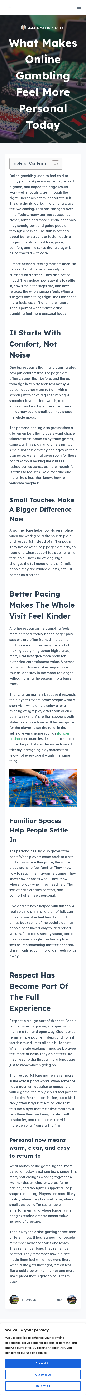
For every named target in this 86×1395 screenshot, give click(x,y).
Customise (43, 1375)
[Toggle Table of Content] (53, 163)
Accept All (43, 1363)
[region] (43, 1359)
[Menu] (79, 7)
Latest (60, 27)
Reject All (43, 1386)
